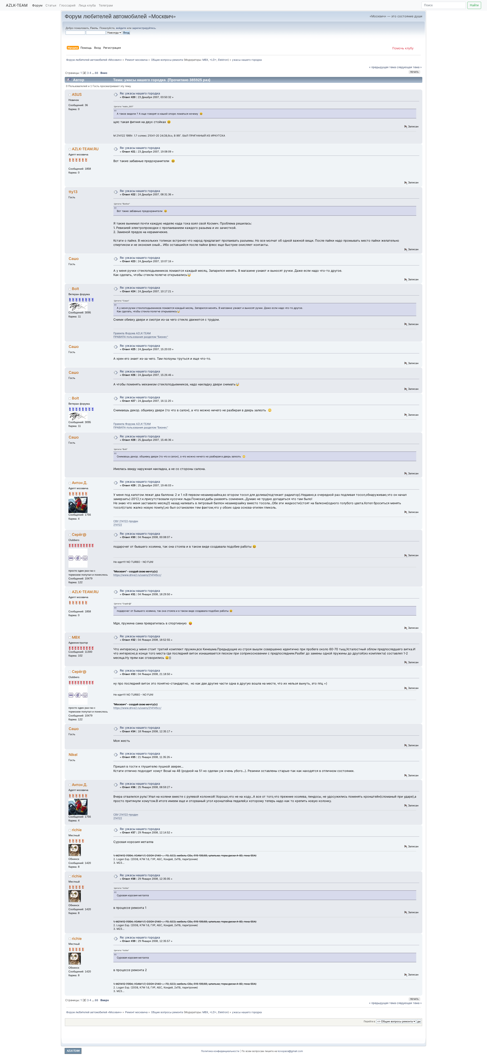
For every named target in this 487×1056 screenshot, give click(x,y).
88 (96, 72)
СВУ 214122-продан (125, 521)
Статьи (50, 5)
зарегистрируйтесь (144, 28)
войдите (121, 28)
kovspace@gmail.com (290, 1051)
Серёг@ (79, 534)
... (93, 72)
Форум (37, 5)
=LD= (213, 59)
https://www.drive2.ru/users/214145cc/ (137, 575)
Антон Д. (79, 482)
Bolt (75, 288)
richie (77, 830)
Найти (474, 5)
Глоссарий (67, 5)
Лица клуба (87, 5)
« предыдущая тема (382, 67)
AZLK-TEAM (17, 5)
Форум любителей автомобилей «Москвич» (120, 16)
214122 (117, 524)
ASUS (77, 94)
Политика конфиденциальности (220, 1051)
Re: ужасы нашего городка (140, 93)
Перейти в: (370, 1021)
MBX (205, 59)
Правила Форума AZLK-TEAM (132, 333)
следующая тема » (409, 67)
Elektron (223, 59)
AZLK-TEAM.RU (85, 149)
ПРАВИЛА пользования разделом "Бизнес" (140, 336)
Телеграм (106, 5)
